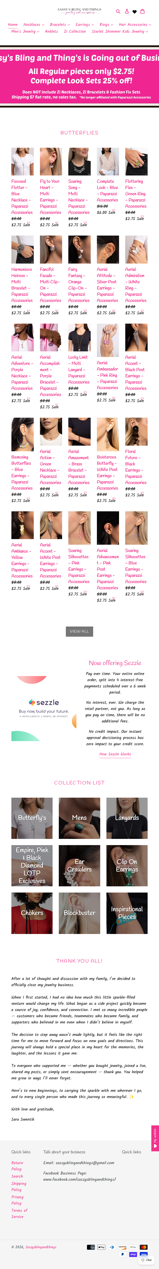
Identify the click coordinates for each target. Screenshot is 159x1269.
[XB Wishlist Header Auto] (134, 11)
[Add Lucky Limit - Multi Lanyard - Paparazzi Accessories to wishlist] (85, 392)
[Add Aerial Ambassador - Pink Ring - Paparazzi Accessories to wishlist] (113, 398)
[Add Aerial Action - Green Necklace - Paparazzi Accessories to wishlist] (56, 493)
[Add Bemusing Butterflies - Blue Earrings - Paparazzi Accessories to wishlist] (28, 498)
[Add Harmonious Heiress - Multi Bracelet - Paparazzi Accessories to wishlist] (28, 311)
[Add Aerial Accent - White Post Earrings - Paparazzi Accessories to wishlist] (56, 586)
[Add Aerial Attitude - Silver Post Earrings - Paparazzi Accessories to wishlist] (113, 311)
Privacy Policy (17, 1200)
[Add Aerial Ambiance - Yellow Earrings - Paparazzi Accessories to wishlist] (28, 586)
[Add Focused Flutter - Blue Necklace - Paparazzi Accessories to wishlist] (28, 223)
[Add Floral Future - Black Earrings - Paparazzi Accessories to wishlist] (142, 493)
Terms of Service (19, 1213)
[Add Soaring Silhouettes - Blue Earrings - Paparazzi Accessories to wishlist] (142, 592)
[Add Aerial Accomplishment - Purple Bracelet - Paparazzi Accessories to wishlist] (56, 405)
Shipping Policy (18, 1187)
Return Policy (17, 1166)
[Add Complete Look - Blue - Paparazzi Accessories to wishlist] (113, 210)
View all (79, 631)
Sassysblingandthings (40, 1247)
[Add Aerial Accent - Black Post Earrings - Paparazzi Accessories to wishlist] (142, 399)
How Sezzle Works (115, 754)
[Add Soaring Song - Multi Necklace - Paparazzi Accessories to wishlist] (85, 223)
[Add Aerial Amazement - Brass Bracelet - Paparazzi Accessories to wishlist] (85, 493)
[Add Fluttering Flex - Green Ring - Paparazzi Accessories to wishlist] (142, 216)
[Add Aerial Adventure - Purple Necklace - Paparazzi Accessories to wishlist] (28, 399)
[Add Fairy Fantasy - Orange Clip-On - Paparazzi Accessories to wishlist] (85, 311)
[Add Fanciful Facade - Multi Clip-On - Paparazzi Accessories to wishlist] (56, 311)
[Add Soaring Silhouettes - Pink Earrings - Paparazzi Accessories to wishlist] (85, 592)
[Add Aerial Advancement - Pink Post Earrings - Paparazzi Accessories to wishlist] (113, 598)
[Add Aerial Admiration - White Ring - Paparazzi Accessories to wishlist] (142, 311)
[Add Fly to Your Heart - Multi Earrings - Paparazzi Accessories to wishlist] (56, 223)
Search (17, 1176)
